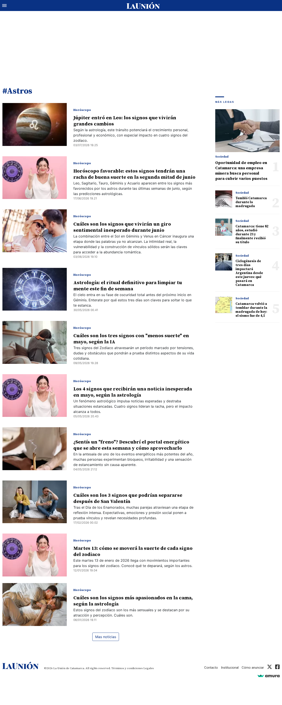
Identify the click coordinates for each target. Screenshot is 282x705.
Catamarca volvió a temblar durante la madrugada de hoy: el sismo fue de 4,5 (251, 310)
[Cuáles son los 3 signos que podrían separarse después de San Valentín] (34, 501)
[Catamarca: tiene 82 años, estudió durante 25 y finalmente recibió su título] (223, 227)
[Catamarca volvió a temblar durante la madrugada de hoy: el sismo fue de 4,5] (223, 304)
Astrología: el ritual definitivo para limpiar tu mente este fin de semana (127, 286)
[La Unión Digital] (143, 5)
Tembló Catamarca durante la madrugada (251, 202)
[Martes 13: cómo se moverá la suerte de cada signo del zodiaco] (34, 555)
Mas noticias (105, 637)
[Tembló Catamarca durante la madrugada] (223, 198)
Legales (148, 668)
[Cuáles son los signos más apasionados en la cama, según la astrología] (34, 604)
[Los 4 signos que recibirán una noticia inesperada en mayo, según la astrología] (34, 395)
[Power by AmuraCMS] (269, 676)
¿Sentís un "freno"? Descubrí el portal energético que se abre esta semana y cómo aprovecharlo (131, 445)
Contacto (211, 668)
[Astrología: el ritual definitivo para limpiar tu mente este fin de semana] (34, 289)
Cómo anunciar (253, 668)
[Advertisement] (141, 44)
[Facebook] (277, 668)
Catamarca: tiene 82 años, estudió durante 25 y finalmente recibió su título (252, 234)
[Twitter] (269, 668)
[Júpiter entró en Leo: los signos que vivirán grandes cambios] (34, 124)
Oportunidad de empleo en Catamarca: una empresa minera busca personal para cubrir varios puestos (241, 170)
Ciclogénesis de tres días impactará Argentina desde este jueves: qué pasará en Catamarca (249, 273)
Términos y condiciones (127, 668)
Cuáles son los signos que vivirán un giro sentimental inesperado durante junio (122, 227)
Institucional (230, 668)
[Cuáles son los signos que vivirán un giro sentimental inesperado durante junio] (34, 230)
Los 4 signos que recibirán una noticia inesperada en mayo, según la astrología (132, 392)
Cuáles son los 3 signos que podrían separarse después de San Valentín (127, 498)
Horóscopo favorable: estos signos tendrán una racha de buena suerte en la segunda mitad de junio (134, 174)
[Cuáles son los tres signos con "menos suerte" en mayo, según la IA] (34, 342)
